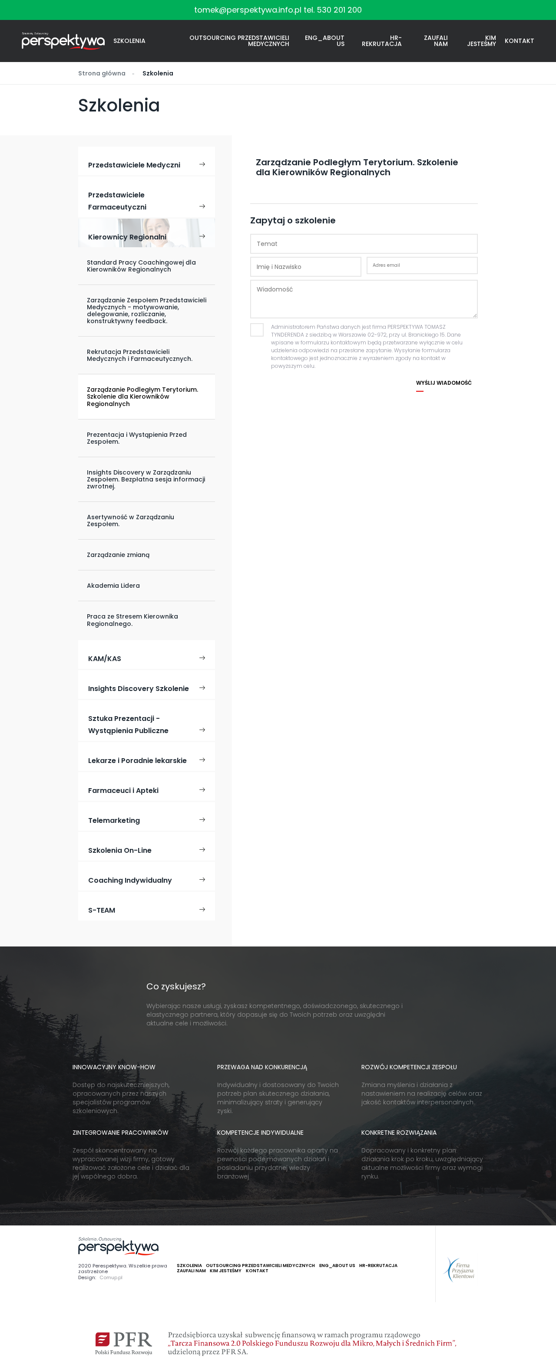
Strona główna (102, 73)
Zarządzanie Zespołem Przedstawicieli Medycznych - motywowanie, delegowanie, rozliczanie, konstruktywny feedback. (146, 310)
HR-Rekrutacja (382, 40)
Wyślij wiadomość (444, 383)
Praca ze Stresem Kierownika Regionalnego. (132, 620)
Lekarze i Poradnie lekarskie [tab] (137, 761)
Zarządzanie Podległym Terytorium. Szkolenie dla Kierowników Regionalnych (142, 396)
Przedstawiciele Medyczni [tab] (134, 165)
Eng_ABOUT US (324, 40)
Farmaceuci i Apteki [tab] (123, 791)
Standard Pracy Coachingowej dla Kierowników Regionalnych (141, 266)
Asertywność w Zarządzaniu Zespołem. (130, 520)
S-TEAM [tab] (101, 910)
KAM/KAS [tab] (104, 659)
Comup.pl (110, 1277)
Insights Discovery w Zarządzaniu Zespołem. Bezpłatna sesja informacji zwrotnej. (146, 479)
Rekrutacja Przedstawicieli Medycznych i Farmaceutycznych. (139, 355)
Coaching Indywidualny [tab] (130, 880)
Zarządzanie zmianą (118, 554)
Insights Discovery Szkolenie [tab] (138, 689)
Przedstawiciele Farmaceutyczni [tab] (117, 201)
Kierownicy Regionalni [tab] (127, 237)
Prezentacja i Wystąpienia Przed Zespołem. (137, 438)
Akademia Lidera (113, 585)
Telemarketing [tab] (114, 820)
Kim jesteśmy (481, 40)
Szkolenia (129, 40)
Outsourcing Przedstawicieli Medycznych (239, 40)
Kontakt (519, 40)
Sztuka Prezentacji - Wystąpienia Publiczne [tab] (128, 725)
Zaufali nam (436, 40)
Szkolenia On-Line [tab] (120, 850)
